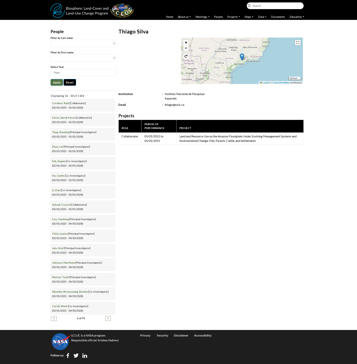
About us (183, 16)
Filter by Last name (62, 37)
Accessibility (203, 335)
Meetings (201, 16)
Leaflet (266, 82)
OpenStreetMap (282, 82)
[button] (242, 57)
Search (249, 4)
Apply (57, 82)
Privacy (145, 335)
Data (261, 16)
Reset (70, 82)
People (218, 16)
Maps (248, 16)
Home (169, 16)
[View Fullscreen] (298, 42)
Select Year (57, 66)
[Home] (92, 5)
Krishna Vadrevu (108, 340)
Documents (278, 16)
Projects (232, 16)
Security (162, 335)
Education (296, 16)
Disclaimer (181, 335)
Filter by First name (62, 52)
